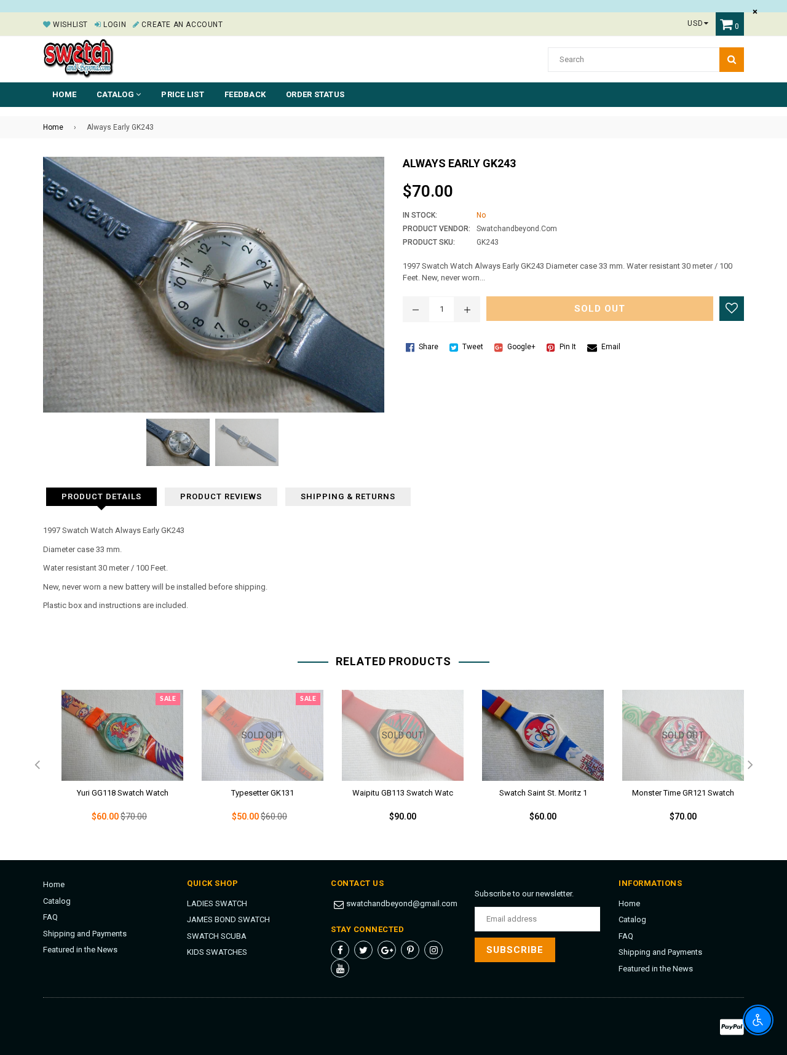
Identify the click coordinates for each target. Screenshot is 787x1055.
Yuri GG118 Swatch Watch (122, 792)
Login (113, 24)
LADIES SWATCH (217, 903)
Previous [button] (37, 765)
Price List (182, 94)
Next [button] (750, 765)
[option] (113, 766)
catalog (116, 94)
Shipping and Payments (85, 933)
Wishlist (69, 24)
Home (64, 94)
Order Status (315, 94)
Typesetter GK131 (262, 792)
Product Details (101, 496)
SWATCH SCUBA (217, 936)
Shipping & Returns (348, 496)
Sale (168, 699)
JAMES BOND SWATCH (228, 919)
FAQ (50, 917)
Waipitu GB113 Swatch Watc (402, 792)
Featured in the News (80, 949)
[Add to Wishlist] (731, 308)
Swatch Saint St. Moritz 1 (543, 792)
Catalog (57, 901)
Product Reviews (221, 496)
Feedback (245, 94)
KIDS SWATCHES (217, 952)
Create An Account (181, 24)
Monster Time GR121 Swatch (683, 792)
